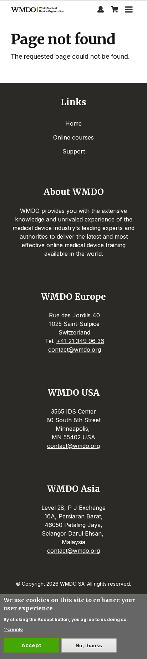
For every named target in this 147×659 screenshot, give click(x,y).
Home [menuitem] (73, 123)
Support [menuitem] (73, 151)
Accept (31, 645)
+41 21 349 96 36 (80, 341)
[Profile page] (100, 10)
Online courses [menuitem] (73, 137)
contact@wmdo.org (74, 349)
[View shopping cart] (114, 10)
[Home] (38, 10)
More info (13, 629)
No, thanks (89, 645)
